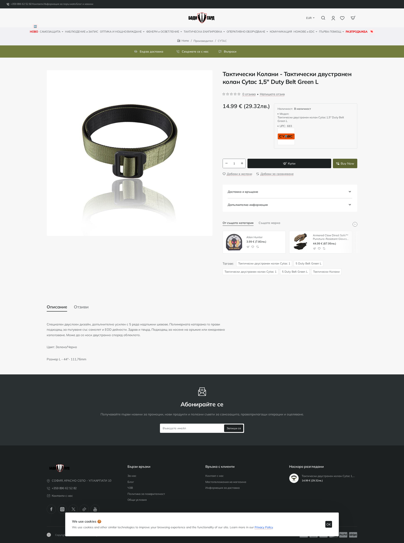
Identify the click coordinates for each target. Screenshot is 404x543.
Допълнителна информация (248, 205)
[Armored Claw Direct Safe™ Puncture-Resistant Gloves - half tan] (300, 242)
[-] (226, 163)
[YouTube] (95, 509)
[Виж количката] (353, 18)
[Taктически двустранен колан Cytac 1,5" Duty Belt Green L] (294, 478)
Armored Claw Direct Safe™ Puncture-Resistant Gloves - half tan (331, 237)
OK (328, 524)
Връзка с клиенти (220, 466)
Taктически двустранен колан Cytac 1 (264, 263)
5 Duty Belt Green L (308, 263)
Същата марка (269, 223)
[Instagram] (62, 509)
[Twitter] (73, 509)
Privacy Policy (264, 527)
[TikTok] (84, 509)
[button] (289, 163)
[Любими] (342, 18)
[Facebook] (51, 509)
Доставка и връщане (243, 192)
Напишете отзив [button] (272, 94)
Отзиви (81, 306)
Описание (57, 306)
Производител (203, 40)
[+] (242, 163)
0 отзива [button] (249, 94)
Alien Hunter (254, 237)
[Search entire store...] (323, 18)
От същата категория (238, 223)
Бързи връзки (139, 466)
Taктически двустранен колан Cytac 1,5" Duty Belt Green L (329, 476)
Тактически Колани (326, 271)
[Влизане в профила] (333, 18)
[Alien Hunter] (234, 242)
